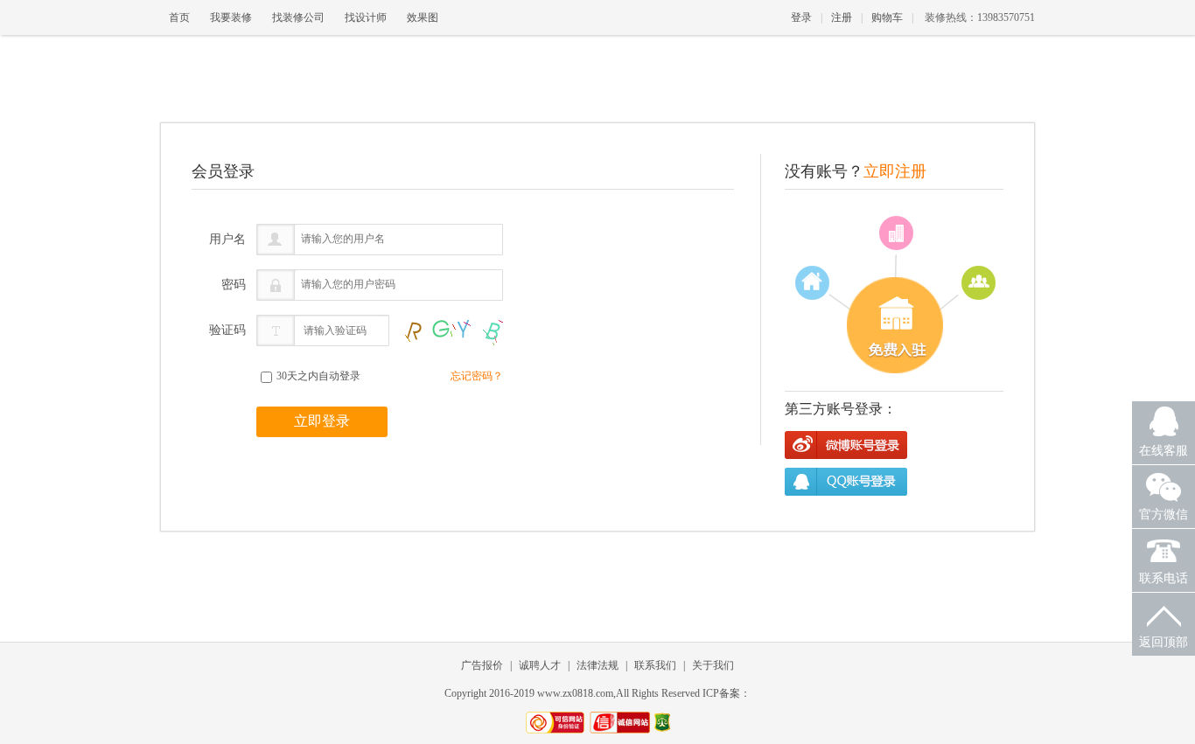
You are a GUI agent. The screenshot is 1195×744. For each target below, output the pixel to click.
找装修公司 (298, 17)
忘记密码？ (477, 376)
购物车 (887, 17)
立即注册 (894, 171)
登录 (801, 17)
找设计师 (366, 17)
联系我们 (655, 665)
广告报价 (482, 665)
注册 (841, 17)
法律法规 (597, 665)
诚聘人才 (540, 665)
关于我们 (713, 665)
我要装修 (231, 17)
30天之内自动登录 (317, 376)
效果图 (422, 17)
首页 (179, 17)
